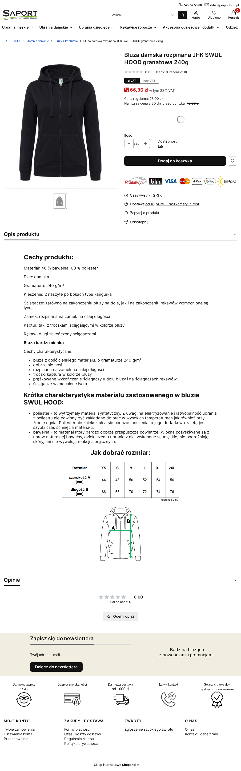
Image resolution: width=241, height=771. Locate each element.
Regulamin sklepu (79, 739)
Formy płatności (77, 729)
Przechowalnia (16, 739)
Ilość (128, 135)
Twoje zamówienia (19, 729)
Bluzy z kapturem (66, 41)
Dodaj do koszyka (175, 161)
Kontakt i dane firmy (201, 734)
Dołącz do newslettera (56, 667)
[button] (182, 15)
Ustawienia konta (18, 734)
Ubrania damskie (38, 41)
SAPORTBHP (12, 41)
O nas (189, 729)
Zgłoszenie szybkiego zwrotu (149, 729)
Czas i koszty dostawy (82, 734)
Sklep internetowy (115, 765)
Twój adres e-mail (45, 655)
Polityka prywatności (81, 743)
